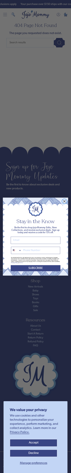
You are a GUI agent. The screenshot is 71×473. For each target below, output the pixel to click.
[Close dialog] (64, 201)
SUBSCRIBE (35, 268)
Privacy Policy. (19, 432)
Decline (33, 453)
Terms (20, 262)
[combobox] (16, 250)
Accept (33, 442)
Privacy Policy (14, 262)
